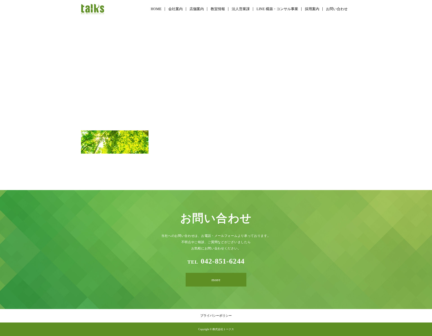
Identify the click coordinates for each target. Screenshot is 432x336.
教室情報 (218, 9)
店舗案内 (196, 9)
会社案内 (175, 9)
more (216, 280)
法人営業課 (241, 9)
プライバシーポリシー (216, 315)
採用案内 (312, 9)
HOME (156, 9)
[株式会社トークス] (92, 9)
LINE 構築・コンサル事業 (277, 9)
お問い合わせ (337, 9)
